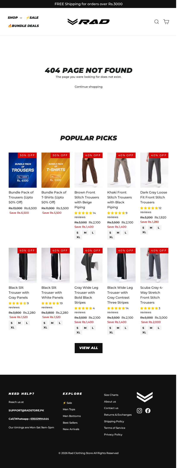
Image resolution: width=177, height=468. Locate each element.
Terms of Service (114, 427)
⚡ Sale (67, 402)
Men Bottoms (72, 416)
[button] (83, 213)
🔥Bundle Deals (23, 26)
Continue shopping (89, 86)
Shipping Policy (114, 421)
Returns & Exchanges (118, 414)
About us (110, 401)
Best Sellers (70, 422)
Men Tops (69, 409)
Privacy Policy (113, 434)
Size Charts (111, 394)
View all (88, 348)
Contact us (111, 408)
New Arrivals (71, 429)
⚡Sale (31, 18)
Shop (13, 18)
